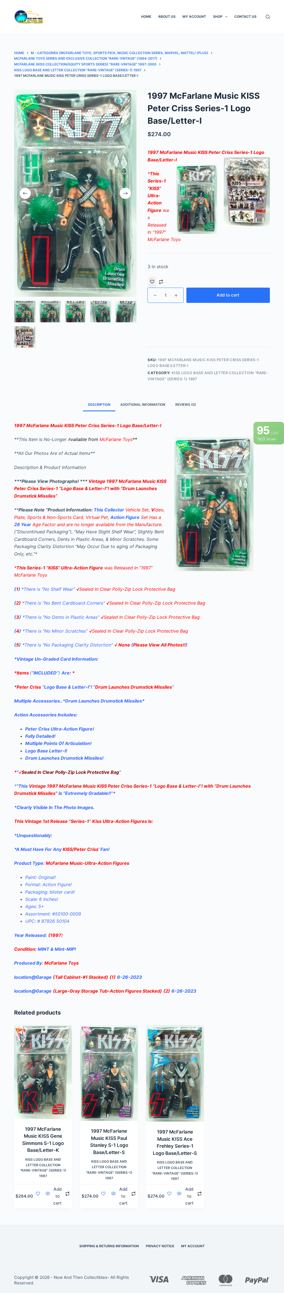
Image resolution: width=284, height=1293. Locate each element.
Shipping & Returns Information (109, 1246)
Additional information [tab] (142, 404)
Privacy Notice (160, 1246)
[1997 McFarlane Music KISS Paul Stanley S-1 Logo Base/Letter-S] (109, 1073)
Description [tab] (99, 404)
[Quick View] (47, 1196)
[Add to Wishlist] (152, 282)
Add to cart (228, 295)
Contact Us (245, 16)
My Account (194, 16)
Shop (217, 16)
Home (146, 16)
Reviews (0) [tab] (185, 404)
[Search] (268, 17)
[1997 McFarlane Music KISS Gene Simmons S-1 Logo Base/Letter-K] (43, 1072)
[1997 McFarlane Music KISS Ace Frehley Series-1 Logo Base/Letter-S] (175, 1073)
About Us (167, 16)
